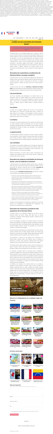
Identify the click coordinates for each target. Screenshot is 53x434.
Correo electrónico (14, 401)
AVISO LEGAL (26, 421)
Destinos (39, 39)
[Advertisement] (26, 23)
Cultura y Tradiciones (13, 40)
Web (10, 406)
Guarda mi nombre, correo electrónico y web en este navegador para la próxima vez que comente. (25, 411)
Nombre (11, 396)
